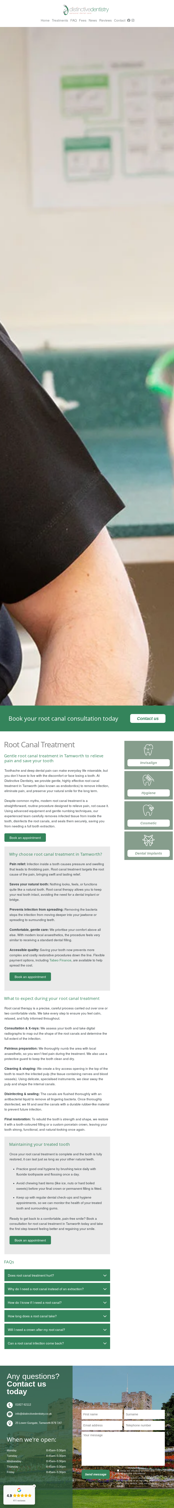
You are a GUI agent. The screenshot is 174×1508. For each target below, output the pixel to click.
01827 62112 (23, 1404)
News (93, 20)
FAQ (73, 20)
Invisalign (148, 763)
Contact (119, 20)
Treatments (60, 20)
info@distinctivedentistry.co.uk (33, 1413)
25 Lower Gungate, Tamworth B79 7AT (38, 1422)
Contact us (148, 718)
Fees (82, 20)
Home (45, 20)
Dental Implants (148, 853)
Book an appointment (25, 837)
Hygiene (149, 793)
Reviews (105, 20)
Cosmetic (148, 823)
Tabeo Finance (60, 960)
